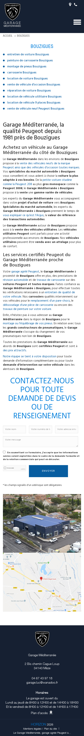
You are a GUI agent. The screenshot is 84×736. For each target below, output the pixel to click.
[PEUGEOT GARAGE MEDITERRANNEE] (12, 15)
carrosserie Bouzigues (21, 72)
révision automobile (15, 280)
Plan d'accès (39, 713)
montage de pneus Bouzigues (26, 66)
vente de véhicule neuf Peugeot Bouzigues (35, 108)
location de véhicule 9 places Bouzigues (33, 102)
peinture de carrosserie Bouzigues (30, 60)
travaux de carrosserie (51, 280)
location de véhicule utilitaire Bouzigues (34, 96)
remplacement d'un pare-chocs (50, 300)
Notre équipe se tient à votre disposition (29, 356)
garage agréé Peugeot (25, 271)
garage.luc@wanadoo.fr (42, 682)
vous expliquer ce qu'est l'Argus (23, 215)
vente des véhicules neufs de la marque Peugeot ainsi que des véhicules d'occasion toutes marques (41, 165)
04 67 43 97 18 (76, 6)
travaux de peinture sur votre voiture (27, 309)
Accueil (8, 35)
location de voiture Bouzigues (27, 78)
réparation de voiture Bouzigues (29, 90)
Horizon (38, 724)
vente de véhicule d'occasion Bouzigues (33, 84)
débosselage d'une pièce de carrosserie (28, 305)
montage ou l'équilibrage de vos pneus (27, 323)
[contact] (42, 582)
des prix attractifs (14, 350)
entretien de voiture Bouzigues (28, 54)
